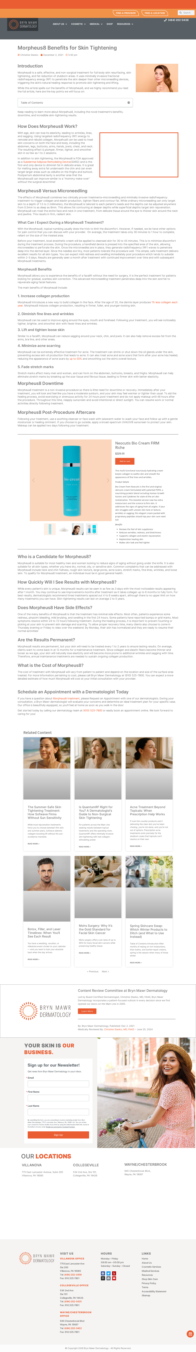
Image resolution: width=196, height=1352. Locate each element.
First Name (33, 1092)
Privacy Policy (149, 1283)
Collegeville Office (74, 1285)
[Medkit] (108, 1278)
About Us (147, 1262)
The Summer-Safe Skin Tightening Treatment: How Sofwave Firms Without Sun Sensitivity (45, 812)
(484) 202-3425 (73, 1301)
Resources (147, 1274)
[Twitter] (108, 1273)
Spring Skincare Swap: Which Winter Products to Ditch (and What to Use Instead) (148, 931)
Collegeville (86, 1165)
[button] (129, 102)
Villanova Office (72, 1258)
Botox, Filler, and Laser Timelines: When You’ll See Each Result (44, 932)
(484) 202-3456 (73, 1274)
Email (31, 1078)
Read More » (33, 844)
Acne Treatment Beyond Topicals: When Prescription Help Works (147, 810)
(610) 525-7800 (92, 710)
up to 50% (76, 358)
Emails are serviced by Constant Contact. (60, 1127)
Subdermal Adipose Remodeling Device (47, 161)
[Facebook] (103, 1273)
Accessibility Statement (154, 1291)
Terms (145, 1287)
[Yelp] (114, 1273)
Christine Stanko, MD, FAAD (119, 1029)
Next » (105, 971)
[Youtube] (114, 1278)
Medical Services (150, 1270)
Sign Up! (58, 1135)
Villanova (32, 1165)
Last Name (33, 1106)
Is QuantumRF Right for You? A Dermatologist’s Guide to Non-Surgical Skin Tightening (96, 812)
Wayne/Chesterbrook (145, 1164)
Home (145, 1258)
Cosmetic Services (151, 1266)
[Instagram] (103, 1278)
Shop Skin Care (150, 1279)
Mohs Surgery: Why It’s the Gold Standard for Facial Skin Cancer (95, 929)
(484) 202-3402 (73, 1328)
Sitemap (146, 1295)
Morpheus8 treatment (66, 698)
